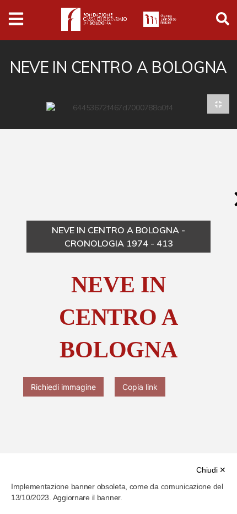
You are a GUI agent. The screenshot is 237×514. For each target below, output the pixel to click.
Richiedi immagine (63, 387)
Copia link (140, 387)
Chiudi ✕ (211, 469)
